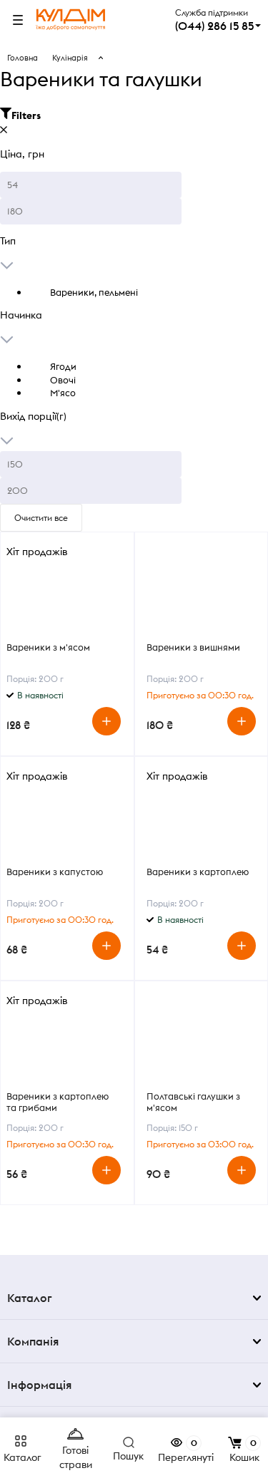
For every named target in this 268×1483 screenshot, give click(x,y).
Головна (22, 58)
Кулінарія (70, 58)
